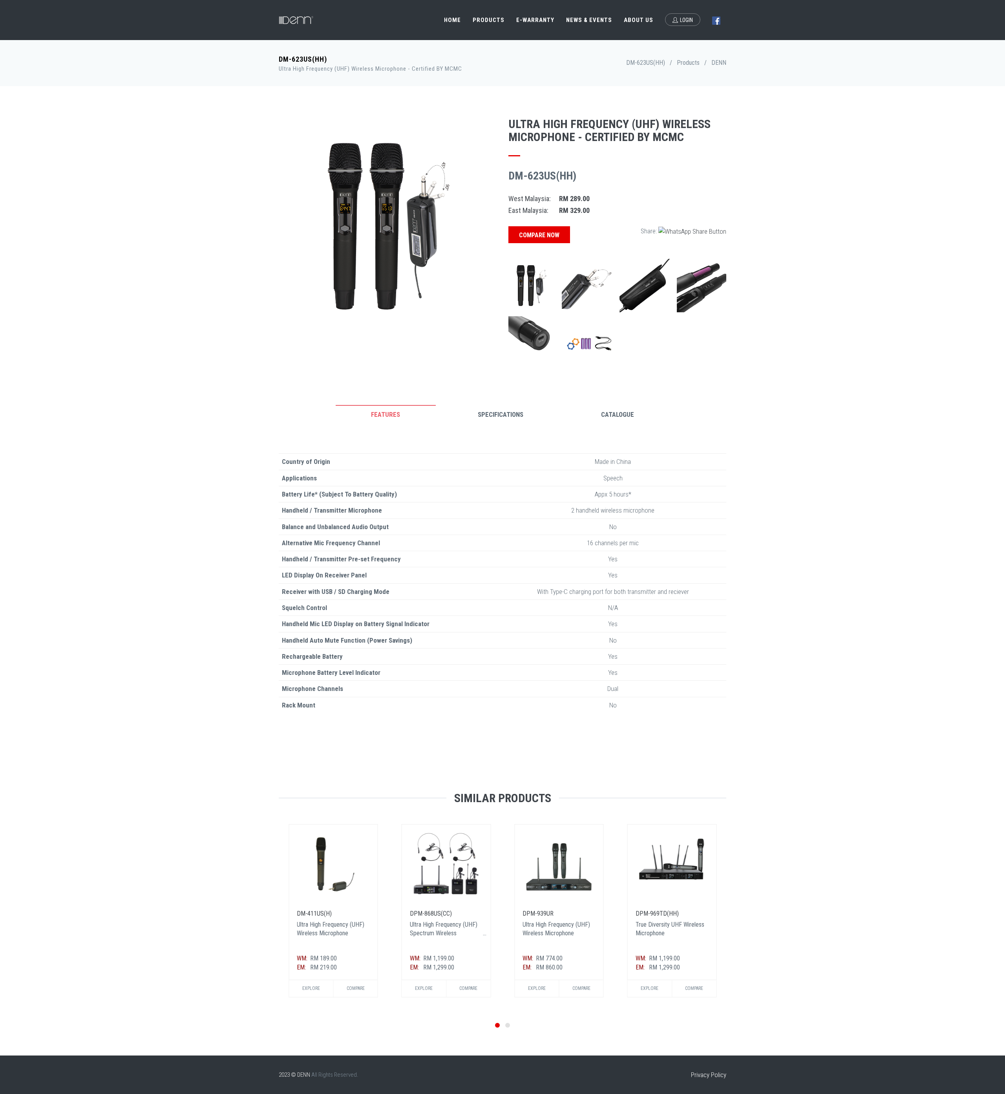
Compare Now (539, 235)
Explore (311, 988)
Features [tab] (385, 414)
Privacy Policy (708, 1075)
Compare (356, 988)
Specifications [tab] (500, 414)
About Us (638, 20)
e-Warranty (535, 20)
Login (686, 20)
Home (452, 20)
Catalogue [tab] (617, 414)
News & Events (589, 20)
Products (488, 20)
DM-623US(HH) (645, 62)
